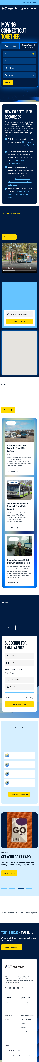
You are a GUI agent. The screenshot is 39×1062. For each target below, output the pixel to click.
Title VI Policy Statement (27, 1015)
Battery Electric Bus (26, 1011)
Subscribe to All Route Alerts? (15, 669)
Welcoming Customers (11, 214)
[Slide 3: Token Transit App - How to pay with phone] (21, 888)
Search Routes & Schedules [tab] (28, 46)
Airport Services (9, 1015)
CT (7, 1007)
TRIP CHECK (6, 602)
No (13, 673)
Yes (7, 673)
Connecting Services (26, 1003)
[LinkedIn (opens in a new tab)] (10, 988)
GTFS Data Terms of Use (11, 1046)
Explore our (19, 728)
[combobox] (21, 314)
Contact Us (24, 1036)
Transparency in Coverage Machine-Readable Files (18, 1056)
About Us (23, 1007)
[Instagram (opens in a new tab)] (22, 988)
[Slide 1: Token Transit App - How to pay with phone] (4, 888)
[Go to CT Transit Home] (9, 8)
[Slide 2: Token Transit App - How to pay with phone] (12, 888)
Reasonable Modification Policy (13, 1051)
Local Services (8, 1003)
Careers (23, 1023)
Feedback (23, 1027)
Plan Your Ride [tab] (10, 46)
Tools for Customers (26, 1019)
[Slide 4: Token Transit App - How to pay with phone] (29, 888)
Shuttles (7, 1019)
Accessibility (24, 1032)
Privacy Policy (29, 698)
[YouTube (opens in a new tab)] (18, 988)
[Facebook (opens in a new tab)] (14, 988)
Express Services (9, 1011)
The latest (5, 385)
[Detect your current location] (33, 54)
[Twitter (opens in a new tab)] (6, 988)
